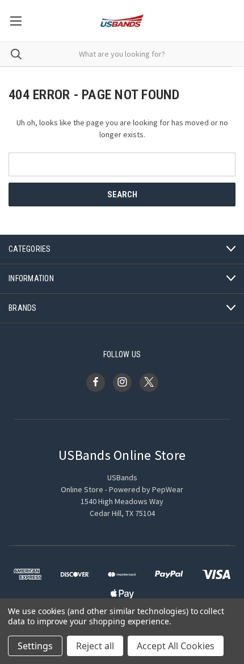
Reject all (95, 646)
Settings (35, 646)
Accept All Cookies (175, 646)
